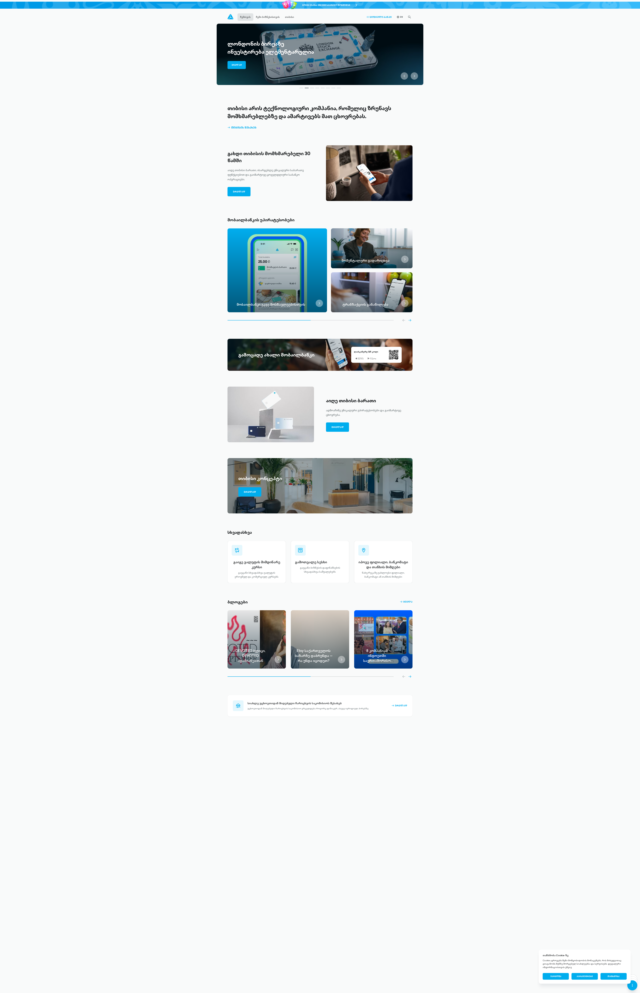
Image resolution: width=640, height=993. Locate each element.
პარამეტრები (584, 976)
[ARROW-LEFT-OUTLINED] (403, 320)
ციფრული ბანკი (379, 17)
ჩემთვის (245, 17)
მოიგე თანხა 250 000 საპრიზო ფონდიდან (326, 5)
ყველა (406, 601)
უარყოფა (555, 976)
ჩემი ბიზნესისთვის (268, 17)
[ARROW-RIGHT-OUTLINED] (409, 320)
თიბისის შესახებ (242, 127)
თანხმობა (614, 976)
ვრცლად (238, 62)
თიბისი (289, 17)
